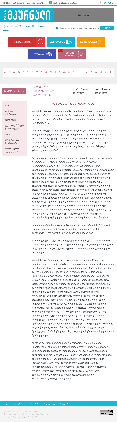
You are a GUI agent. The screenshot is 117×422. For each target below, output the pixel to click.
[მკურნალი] (27, 15)
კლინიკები (12, 26)
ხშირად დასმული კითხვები (65, 3)
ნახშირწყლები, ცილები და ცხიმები (14, 150)
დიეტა (8, 105)
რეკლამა (30, 3)
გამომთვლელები (88, 42)
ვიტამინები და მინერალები (12, 141)
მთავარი (5, 3)
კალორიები (10, 120)
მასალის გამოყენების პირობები (24, 417)
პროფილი (110, 3)
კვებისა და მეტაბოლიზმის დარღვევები (43, 91)
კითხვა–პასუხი (34, 404)
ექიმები (26, 26)
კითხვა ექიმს (22, 41)
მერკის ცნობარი (70, 54)
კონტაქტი (41, 3)
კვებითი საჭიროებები (11, 112)
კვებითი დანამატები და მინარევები (14, 127)
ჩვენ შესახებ (18, 3)
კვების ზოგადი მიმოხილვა (81, 91)
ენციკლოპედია (57, 42)
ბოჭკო (8, 134)
